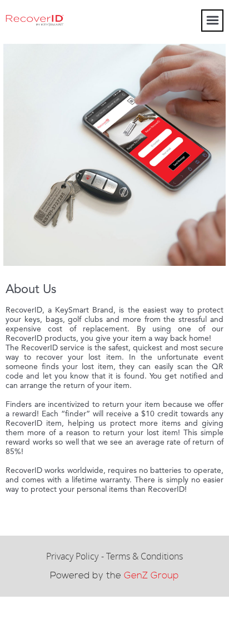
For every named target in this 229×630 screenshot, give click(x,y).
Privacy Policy (72, 556)
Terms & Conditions (144, 556)
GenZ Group (151, 575)
